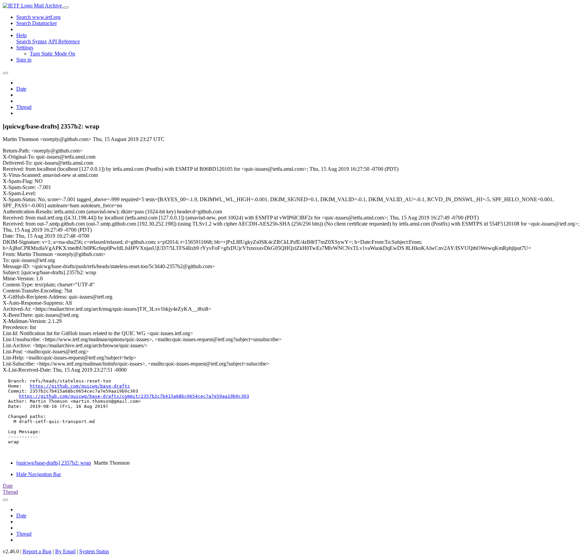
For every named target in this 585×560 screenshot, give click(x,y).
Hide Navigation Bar (38, 474)
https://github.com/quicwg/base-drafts (80, 386)
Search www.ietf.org (38, 17)
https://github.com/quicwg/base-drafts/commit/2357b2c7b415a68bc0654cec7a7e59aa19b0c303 (134, 396)
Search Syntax (31, 41)
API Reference (64, 41)
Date (21, 89)
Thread (23, 107)
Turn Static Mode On (52, 53)
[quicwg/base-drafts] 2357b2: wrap (53, 463)
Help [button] (21, 35)
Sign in (23, 60)
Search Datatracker (36, 23)
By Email (65, 551)
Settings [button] (24, 47)
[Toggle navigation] (66, 7)
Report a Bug (37, 551)
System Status (94, 551)
